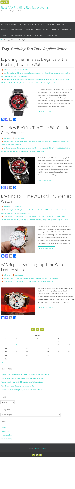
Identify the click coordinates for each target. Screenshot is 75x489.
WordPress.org (6, 429)
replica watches (57, 80)
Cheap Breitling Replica (43, 80)
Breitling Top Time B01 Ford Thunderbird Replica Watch (50, 204)
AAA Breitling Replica (11, 78)
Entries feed (5, 421)
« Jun (2, 352)
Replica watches (24, 75)
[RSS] (7, 2)
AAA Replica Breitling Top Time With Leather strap (32, 259)
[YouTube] (2, 2)
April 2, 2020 (19, 267)
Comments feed (6, 425)
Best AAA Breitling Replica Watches (25, 7)
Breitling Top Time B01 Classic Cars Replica (46, 138)
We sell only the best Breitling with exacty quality (17, 376)
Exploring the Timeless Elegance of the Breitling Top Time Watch (34, 62)
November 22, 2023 (21, 70)
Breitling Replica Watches (23, 72)
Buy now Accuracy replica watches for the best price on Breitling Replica (25, 365)
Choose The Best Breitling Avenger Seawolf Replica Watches (21, 380)
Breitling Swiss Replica (39, 143)
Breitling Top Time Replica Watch (25, 80)
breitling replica (23, 78)
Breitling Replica (9, 72)
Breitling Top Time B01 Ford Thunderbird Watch (36, 193)
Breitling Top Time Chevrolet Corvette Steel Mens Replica (50, 72)
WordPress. (43, 439)
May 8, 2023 (19, 201)
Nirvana (37, 439)
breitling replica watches (37, 78)
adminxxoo (7, 70)
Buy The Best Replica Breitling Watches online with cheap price (22, 368)
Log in (3, 417)
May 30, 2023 (19, 135)
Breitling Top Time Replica (9, 75)
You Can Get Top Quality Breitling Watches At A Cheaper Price (22, 372)
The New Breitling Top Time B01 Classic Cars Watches (35, 127)
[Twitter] (4, 2)
